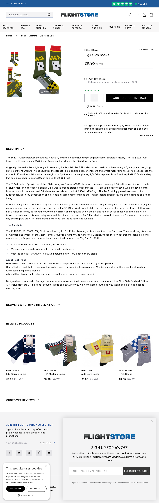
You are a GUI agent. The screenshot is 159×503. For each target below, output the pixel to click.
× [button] (46, 466)
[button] (26, 495)
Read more (28, 482)
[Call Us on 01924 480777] (137, 15)
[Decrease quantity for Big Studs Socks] (87, 98)
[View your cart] (151, 15)
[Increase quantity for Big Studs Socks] (101, 98)
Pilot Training (97, 27)
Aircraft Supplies (77, 27)
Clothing (114, 27)
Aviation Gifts (130, 27)
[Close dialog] (152, 421)
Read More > (146, 135)
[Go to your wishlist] (130, 15)
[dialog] (26, 481)
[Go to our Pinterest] (39, 453)
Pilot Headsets (8, 27)
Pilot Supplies (41, 27)
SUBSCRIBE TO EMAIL (136, 471)
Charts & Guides (58, 27)
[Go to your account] (144, 15)
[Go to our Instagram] (29, 453)
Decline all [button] (36, 488)
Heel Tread (91, 50)
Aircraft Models (147, 27)
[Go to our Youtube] (49, 453)
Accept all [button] (15, 488)
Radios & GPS (25, 27)
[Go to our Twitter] (19, 453)
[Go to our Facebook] (9, 453)
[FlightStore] (79, 14)
